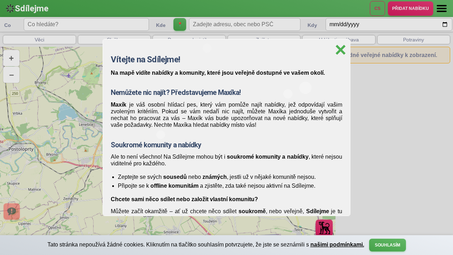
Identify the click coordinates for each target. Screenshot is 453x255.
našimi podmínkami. (337, 245)
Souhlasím (387, 245)
